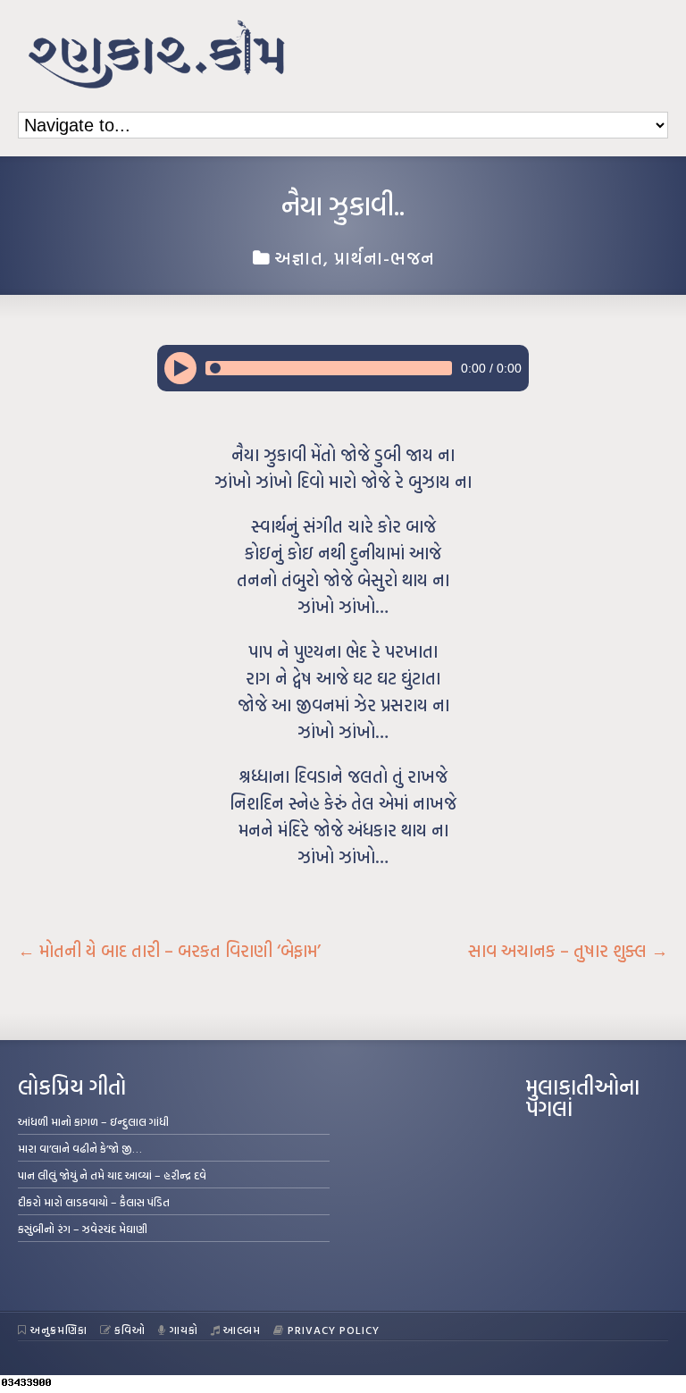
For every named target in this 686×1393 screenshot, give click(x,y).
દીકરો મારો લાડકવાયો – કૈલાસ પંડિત (94, 1202)
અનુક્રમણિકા (59, 1330)
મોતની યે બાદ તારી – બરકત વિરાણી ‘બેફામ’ (169, 950)
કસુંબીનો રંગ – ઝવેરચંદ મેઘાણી (82, 1229)
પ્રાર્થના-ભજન (384, 257)
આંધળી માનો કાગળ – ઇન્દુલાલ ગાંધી (93, 1121)
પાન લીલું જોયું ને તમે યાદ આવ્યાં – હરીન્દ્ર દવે (112, 1175)
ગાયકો (184, 1330)
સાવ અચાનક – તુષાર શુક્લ (568, 950)
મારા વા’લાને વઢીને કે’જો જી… (80, 1148)
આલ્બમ (242, 1330)
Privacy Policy (334, 1330)
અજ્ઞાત (298, 257)
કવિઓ (130, 1330)
